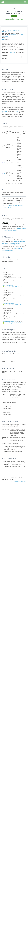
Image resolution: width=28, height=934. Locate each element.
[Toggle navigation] (25, 2)
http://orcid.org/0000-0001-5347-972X (13, 286)
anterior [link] (8, 183)
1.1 (4, 173)
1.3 (4, 162)
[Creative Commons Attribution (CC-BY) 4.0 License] (5, 223)
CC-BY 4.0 (9, 37)
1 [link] (12, 183)
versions (16, 111)
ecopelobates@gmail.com (9, 303)
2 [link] (15, 183)
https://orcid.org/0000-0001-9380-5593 (13, 323)
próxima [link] (20, 183)
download (13, 48)
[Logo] (3, 2)
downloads (4, 111)
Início (11, 8)
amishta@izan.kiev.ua (8, 285)
